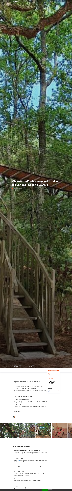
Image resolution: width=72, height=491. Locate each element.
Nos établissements (19, 17)
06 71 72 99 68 (52, 376)
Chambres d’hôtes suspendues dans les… (29, 17)
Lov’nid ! (37, 388)
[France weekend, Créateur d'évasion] (16, 1)
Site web (51, 378)
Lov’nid (18, 460)
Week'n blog (56, 1)
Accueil (14, 17)
